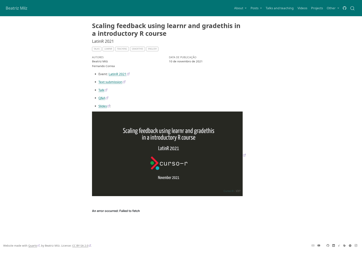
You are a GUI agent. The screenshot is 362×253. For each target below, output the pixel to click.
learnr (108, 48)
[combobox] (352, 8)
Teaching (122, 48)
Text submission (110, 82)
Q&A (101, 98)
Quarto (32, 245)
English (152, 48)
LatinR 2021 (118, 74)
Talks (97, 48)
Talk (101, 90)
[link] (240, 8)
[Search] (352, 8)
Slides (102, 106)
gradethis (137, 48)
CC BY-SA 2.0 (80, 245)
